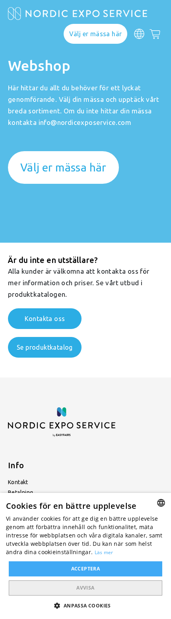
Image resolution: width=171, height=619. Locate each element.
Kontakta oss (45, 318)
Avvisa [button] (85, 587)
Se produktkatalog (45, 347)
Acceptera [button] (85, 568)
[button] (85, 605)
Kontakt (18, 482)
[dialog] (85, 556)
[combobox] (161, 503)
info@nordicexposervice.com (85, 122)
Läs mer (104, 552)
